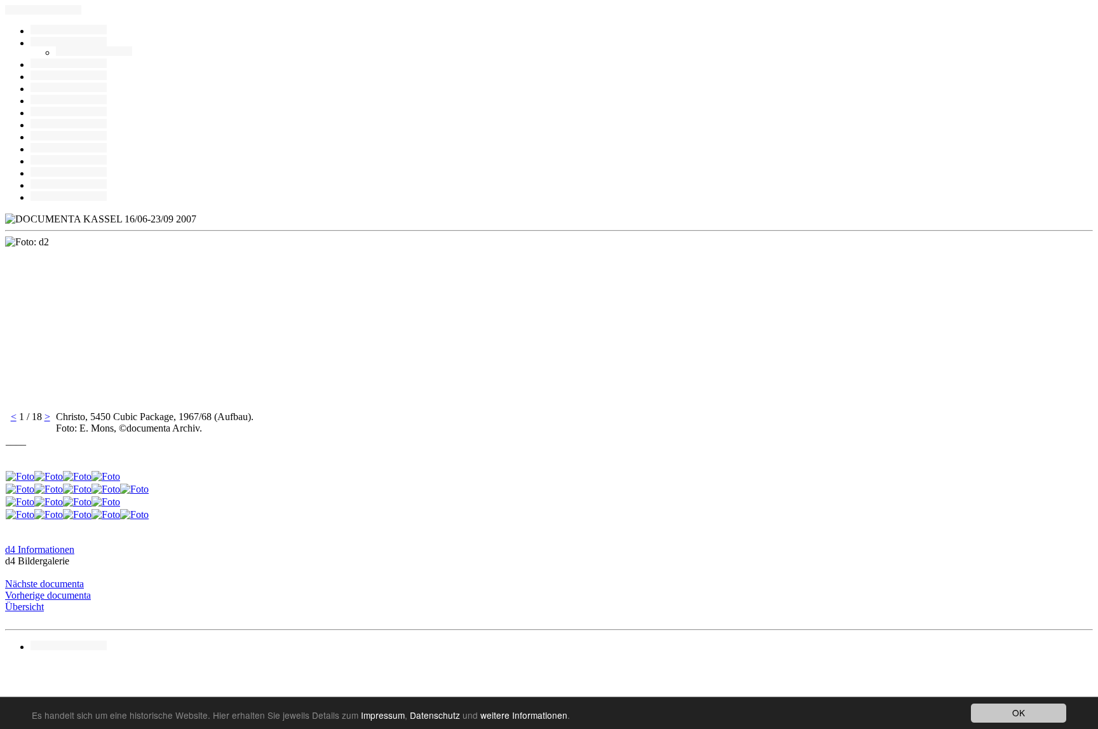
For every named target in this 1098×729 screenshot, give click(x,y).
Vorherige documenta (48, 595)
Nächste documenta (44, 583)
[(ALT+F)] (68, 124)
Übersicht (24, 606)
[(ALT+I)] (68, 149)
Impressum (383, 715)
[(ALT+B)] (68, 42)
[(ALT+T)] (68, 185)
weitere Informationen (523, 715)
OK (1018, 712)
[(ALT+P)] (68, 161)
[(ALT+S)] (68, 173)
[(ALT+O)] (68, 197)
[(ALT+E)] (68, 88)
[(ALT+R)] (68, 30)
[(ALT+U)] (68, 64)
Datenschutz (435, 715)
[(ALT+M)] (68, 100)
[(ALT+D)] (68, 112)
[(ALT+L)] (68, 76)
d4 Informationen (39, 549)
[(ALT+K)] (68, 137)
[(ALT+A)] (94, 52)
